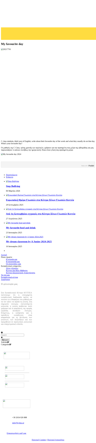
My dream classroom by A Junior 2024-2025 (29, 241)
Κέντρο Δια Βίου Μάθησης (17, 270)
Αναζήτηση (5, 279)
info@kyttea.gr (18, 423)
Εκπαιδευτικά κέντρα (9, 277)
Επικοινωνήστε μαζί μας (16, 433)
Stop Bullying (13, 186)
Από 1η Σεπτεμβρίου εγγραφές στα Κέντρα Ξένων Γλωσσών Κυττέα (40, 213)
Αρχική (4, 255)
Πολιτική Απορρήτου (55, 440)
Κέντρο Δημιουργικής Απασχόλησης (20, 273)
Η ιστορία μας (11, 259)
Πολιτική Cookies (39, 440)
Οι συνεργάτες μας (13, 264)
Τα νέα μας (5, 275)
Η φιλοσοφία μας (13, 262)
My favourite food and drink (21, 227)
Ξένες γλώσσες (12, 268)
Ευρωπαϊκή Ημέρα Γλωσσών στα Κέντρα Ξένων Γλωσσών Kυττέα (40, 200)
